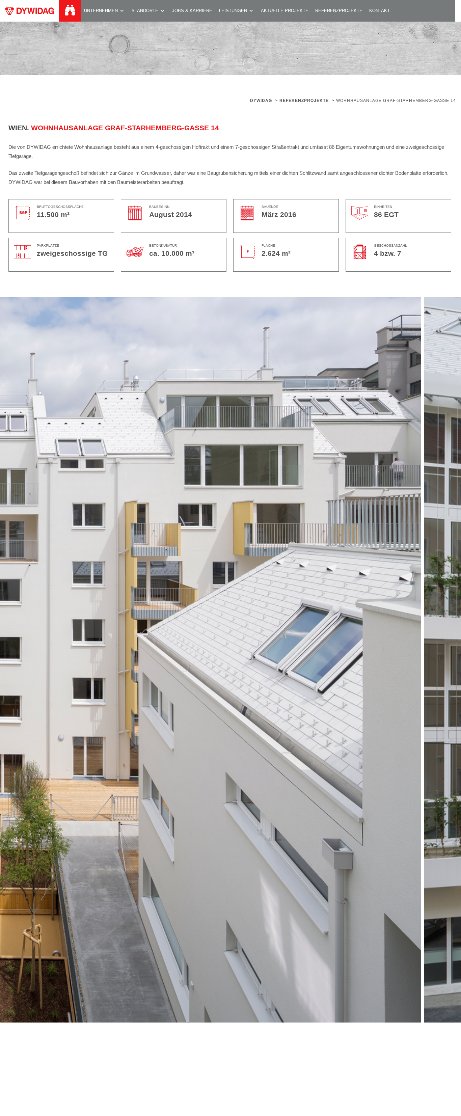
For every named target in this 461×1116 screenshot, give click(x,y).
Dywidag (261, 100)
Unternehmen (101, 10)
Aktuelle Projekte (284, 10)
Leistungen (233, 10)
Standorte (145, 10)
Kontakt (379, 10)
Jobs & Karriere (192, 10)
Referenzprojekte (338, 10)
